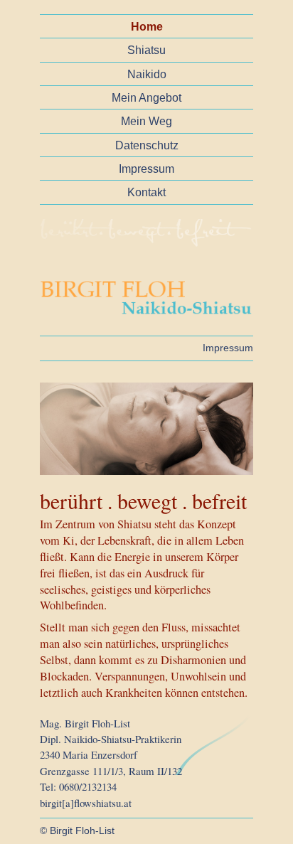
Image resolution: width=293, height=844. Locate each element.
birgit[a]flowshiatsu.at (86, 803)
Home (147, 26)
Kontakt (146, 192)
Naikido (146, 74)
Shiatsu (146, 49)
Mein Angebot (146, 97)
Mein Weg (146, 120)
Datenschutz (147, 145)
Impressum (146, 168)
